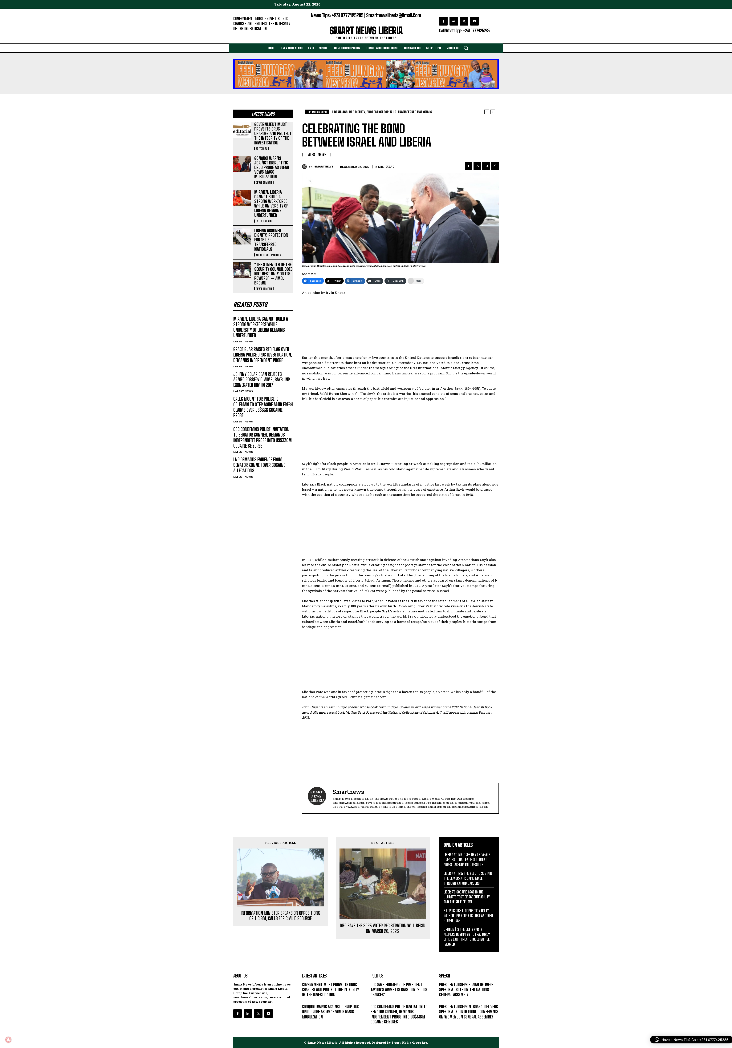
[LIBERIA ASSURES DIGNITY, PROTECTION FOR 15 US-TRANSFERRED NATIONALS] (242, 236)
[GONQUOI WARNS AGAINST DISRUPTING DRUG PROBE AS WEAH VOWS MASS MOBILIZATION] (242, 164)
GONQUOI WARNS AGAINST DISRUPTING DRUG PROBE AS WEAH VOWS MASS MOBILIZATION (271, 167)
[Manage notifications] (8, 1040)
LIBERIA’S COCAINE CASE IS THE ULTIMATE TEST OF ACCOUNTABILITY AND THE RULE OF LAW (467, 897)
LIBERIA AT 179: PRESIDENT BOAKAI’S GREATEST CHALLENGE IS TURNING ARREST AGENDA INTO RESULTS (467, 859)
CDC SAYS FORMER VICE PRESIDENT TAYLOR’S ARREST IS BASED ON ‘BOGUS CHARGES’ (399, 989)
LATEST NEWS (264, 221)
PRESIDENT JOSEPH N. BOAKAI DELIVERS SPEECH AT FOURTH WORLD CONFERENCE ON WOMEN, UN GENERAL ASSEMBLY (468, 1011)
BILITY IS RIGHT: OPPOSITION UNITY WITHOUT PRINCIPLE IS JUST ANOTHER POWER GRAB (468, 915)
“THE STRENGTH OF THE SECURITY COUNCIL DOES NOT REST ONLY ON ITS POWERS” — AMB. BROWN (273, 274)
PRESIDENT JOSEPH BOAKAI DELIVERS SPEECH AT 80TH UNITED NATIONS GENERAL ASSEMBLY (466, 989)
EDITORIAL (239, 34)
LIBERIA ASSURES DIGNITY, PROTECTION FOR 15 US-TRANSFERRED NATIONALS (271, 240)
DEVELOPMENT (264, 182)
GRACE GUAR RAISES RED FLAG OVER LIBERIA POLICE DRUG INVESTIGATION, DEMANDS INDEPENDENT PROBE (262, 354)
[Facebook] (443, 21)
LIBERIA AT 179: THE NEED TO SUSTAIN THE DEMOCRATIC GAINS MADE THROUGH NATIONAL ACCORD (468, 878)
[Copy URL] (495, 166)
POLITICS (376, 1000)
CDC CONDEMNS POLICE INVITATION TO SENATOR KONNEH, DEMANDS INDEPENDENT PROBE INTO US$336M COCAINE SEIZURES (262, 437)
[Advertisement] (400, 326)
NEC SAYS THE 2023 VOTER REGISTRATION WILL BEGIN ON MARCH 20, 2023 (382, 928)
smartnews (323, 166)
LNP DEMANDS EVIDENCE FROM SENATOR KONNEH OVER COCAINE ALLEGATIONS (259, 465)
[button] (465, 47)
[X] (464, 21)
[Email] (486, 166)
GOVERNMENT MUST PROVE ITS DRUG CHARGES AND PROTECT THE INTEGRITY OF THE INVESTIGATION (261, 23)
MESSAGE (445, 1000)
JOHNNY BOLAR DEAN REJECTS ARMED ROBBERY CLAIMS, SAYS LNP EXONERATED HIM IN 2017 (261, 379)
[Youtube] (474, 21)
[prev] (486, 112)
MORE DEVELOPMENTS (268, 254)
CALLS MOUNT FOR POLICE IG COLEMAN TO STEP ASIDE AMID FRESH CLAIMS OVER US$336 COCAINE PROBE (263, 407)
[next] (492, 112)
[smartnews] (305, 166)
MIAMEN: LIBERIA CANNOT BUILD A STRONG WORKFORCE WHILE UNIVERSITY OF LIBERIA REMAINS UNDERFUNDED (271, 204)
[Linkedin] (453, 21)
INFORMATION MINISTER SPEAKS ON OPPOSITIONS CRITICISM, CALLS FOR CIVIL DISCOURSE (280, 915)
